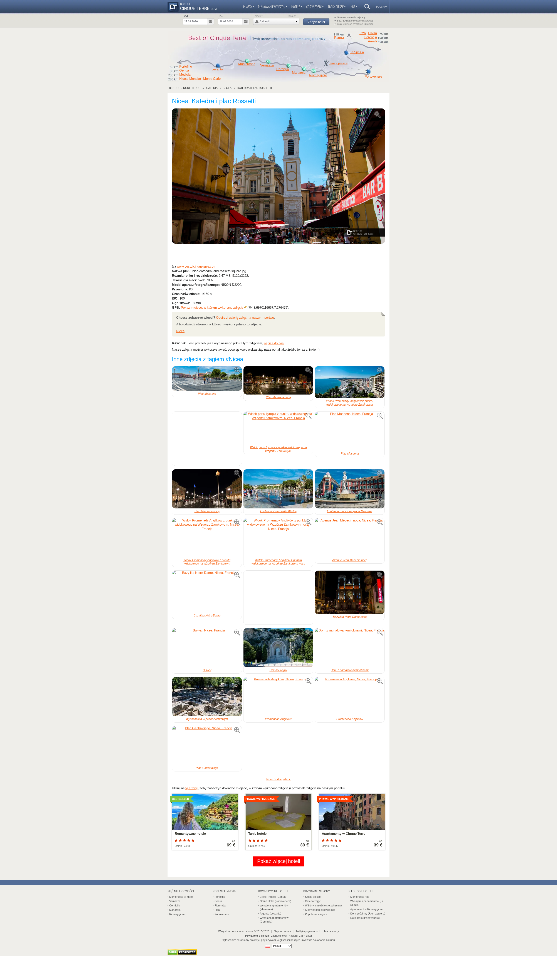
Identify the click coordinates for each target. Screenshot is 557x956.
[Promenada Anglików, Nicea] (278, 696)
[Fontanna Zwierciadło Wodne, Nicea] (278, 488)
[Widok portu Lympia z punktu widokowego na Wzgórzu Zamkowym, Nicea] (278, 428)
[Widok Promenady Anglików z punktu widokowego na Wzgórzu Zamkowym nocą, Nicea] (278, 537)
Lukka (372, 33)
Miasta (247, 7)
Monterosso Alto (359, 896)
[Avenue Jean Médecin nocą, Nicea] (349, 537)
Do (221, 16)
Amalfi (372, 41)
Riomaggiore (318, 75)
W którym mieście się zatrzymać (323, 905)
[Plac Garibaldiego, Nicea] (207, 745)
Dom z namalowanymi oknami (350, 670)
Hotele (295, 7)
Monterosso (246, 64)
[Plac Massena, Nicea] (207, 378)
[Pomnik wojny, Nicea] (278, 647)
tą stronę (191, 788)
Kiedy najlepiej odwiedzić (320, 909)
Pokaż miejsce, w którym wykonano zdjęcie (212, 307)
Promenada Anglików (278, 719)
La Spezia (357, 52)
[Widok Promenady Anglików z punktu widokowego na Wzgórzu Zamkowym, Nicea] (349, 382)
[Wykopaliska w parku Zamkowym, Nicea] (207, 696)
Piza (362, 33)
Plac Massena (207, 393)
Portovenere (373, 76)
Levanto (217, 69)
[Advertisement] (278, 254)
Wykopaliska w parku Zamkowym (207, 719)
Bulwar (207, 670)
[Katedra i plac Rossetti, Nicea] (278, 176)
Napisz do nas (282, 931)
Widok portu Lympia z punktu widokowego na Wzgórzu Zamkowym (278, 449)
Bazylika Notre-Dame (207, 615)
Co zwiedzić (314, 7)
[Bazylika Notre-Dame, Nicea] (207, 592)
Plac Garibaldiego (207, 767)
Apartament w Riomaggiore (366, 909)
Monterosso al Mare (181, 896)
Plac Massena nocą (278, 397)
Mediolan (185, 74)
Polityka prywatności (307, 931)
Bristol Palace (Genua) (273, 896)
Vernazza (267, 65)
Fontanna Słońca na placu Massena (349, 511)
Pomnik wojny (278, 670)
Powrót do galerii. (278, 779)
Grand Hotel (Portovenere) (275, 901)
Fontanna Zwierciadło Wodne (278, 511)
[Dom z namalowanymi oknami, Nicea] (349, 647)
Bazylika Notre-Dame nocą (350, 616)
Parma (339, 37)
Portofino (185, 66)
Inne (352, 7)
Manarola (298, 72)
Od (186, 16)
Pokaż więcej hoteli (278, 861)
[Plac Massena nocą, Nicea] (278, 380)
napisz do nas (274, 343)
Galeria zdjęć (313, 901)
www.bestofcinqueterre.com (196, 266)
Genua (184, 70)
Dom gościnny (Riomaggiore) (367, 913)
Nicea (183, 78)
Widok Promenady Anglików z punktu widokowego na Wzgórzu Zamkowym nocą (278, 561)
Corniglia (282, 69)
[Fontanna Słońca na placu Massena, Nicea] (349, 488)
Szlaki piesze (313, 896)
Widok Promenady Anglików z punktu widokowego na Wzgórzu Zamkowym (349, 402)
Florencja (370, 37)
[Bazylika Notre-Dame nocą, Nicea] (349, 592)
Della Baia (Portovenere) (365, 917)
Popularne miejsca (316, 914)
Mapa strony (331, 931)
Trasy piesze (336, 7)
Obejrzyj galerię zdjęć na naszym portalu (245, 317)
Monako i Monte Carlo (205, 78)
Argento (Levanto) (270, 913)
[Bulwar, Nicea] (207, 647)
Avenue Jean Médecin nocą (349, 560)
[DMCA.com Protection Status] (182, 954)
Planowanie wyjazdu (271, 7)
